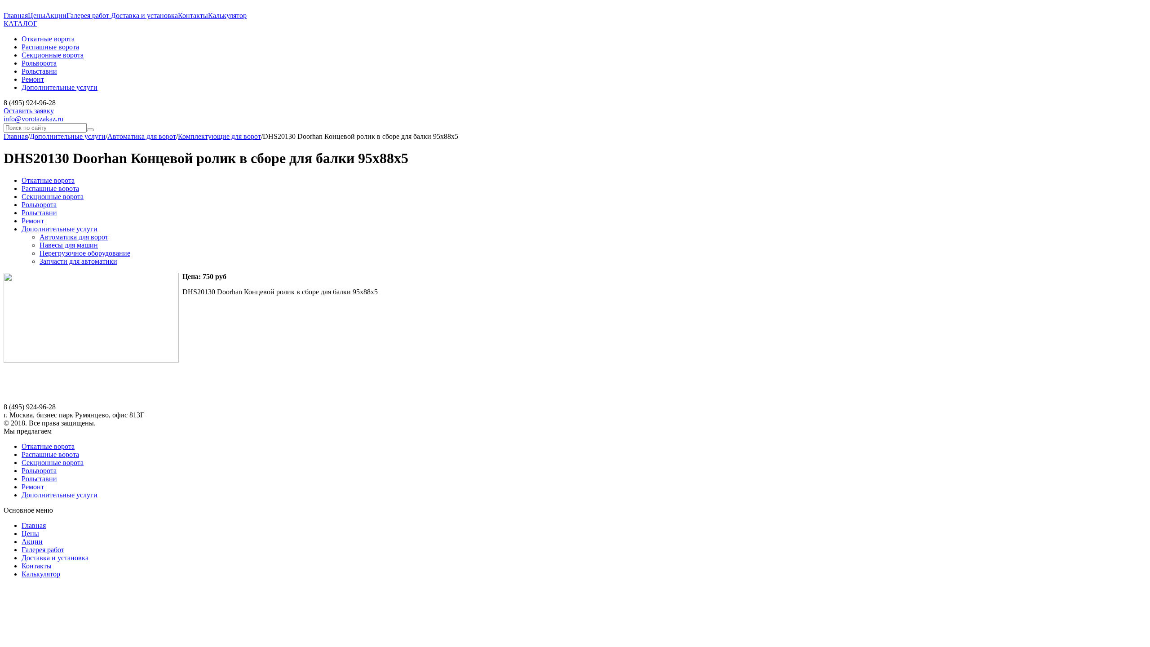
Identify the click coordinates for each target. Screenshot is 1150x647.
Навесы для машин (69, 245)
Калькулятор (227, 15)
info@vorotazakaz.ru (33, 119)
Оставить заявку (29, 111)
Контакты (193, 15)
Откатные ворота (48, 180)
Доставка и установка (144, 15)
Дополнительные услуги (68, 136)
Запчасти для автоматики (78, 261)
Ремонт (33, 221)
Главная (16, 15)
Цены (36, 15)
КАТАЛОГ (20, 23)
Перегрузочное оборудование (85, 253)
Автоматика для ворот (141, 136)
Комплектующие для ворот (219, 136)
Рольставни (39, 213)
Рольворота (39, 204)
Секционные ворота (53, 196)
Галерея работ (88, 15)
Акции (55, 15)
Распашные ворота (50, 188)
